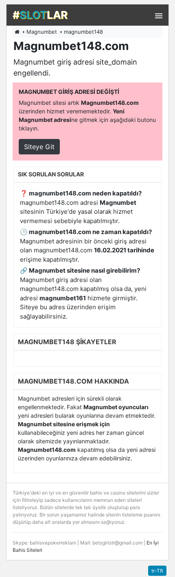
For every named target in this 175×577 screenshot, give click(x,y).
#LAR (40, 15)
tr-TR (157, 571)
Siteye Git (39, 147)
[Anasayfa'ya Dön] (17, 31)
